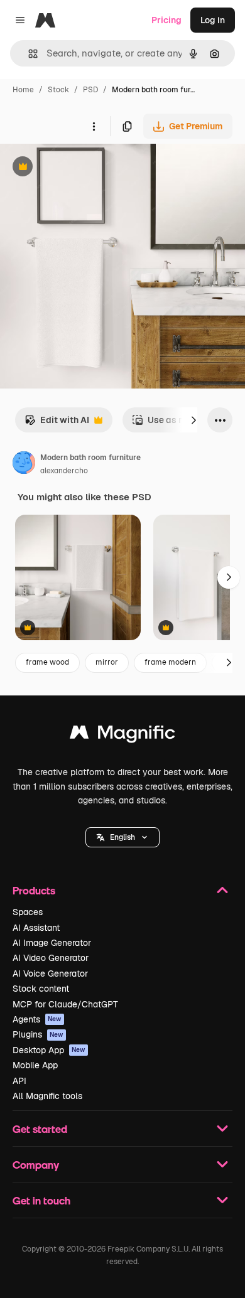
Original (80, 168)
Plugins (38, 1034)
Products (34, 890)
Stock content (41, 988)
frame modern (170, 662)
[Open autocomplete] (28, 53)
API (19, 1080)
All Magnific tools (47, 1096)
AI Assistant (36, 927)
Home (23, 90)
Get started (40, 1128)
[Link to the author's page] (24, 464)
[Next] (193, 419)
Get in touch (41, 1200)
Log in (212, 20)
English (122, 837)
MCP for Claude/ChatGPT (65, 1004)
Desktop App (49, 1050)
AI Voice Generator (50, 973)
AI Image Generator (52, 942)
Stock (58, 90)
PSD (90, 90)
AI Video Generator (51, 957)
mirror (106, 662)
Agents (37, 1019)
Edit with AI (56, 423)
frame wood (47, 662)
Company (36, 1164)
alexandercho (64, 471)
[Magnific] (122, 735)
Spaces (28, 912)
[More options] (93, 126)
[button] (122, 837)
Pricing (166, 20)
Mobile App (35, 1065)
